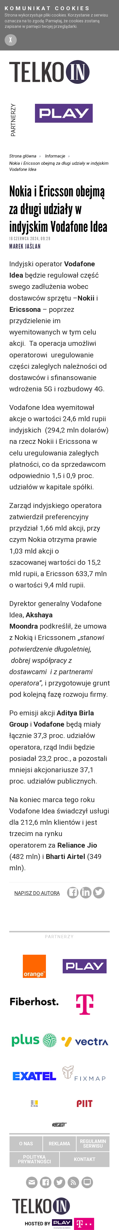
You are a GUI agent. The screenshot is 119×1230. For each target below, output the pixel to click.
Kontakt (85, 1159)
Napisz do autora (37, 893)
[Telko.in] (59, 72)
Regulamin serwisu (93, 1144)
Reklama (59, 1143)
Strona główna (22, 156)
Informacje (55, 156)
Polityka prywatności (34, 1159)
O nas (26, 1143)
